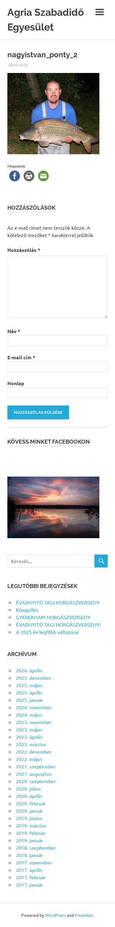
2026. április (29, 670)
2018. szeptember (36, 847)
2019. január (29, 840)
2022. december (34, 751)
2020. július (28, 788)
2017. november (34, 862)
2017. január (29, 884)
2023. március (31, 744)
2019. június (29, 818)
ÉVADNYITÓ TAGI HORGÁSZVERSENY (58, 602)
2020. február (31, 803)
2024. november (34, 707)
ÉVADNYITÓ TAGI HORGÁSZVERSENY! (58, 624)
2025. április (29, 692)
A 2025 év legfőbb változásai (47, 632)
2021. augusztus (34, 774)
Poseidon (84, 915)
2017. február (31, 877)
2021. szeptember (36, 766)
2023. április (29, 737)
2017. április (29, 870)
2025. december (34, 678)
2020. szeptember (36, 781)
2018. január (29, 855)
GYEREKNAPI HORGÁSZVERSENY (53, 617)
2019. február (31, 833)
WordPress (55, 915)
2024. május (29, 714)
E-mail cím (21, 357)
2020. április (29, 796)
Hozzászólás (23, 250)
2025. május (29, 685)
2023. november (34, 722)
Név (13, 331)
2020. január (29, 811)
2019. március (31, 825)
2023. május (29, 729)
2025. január (29, 700)
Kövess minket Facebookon (48, 441)
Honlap (15, 383)
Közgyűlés (27, 610)
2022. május (29, 759)
